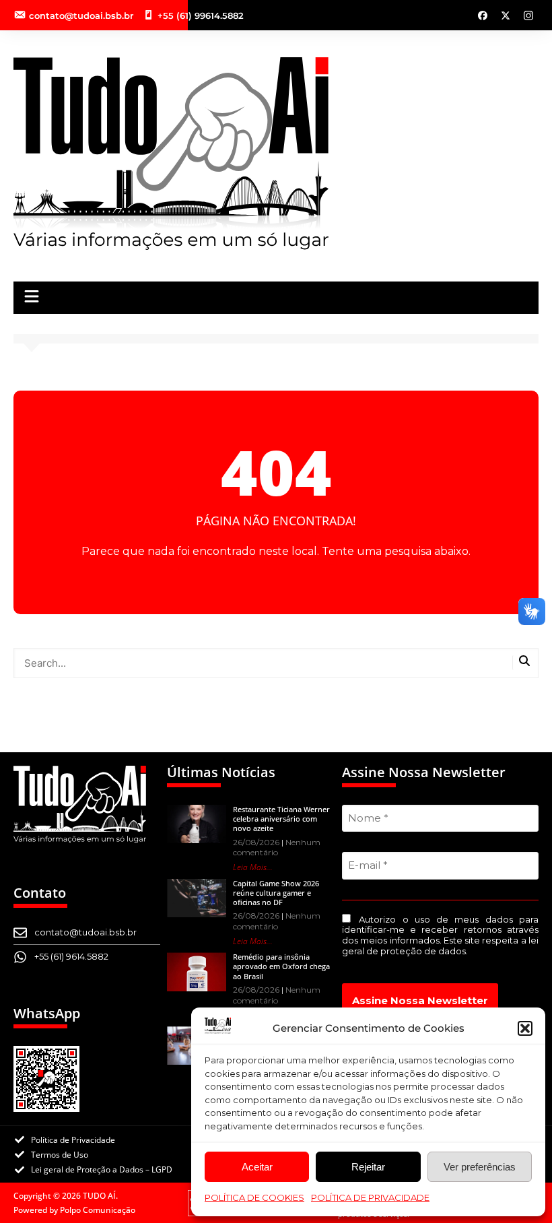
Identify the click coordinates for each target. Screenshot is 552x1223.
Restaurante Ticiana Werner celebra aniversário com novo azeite (281, 819)
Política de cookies (254, 1197)
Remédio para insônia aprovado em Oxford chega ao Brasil (281, 966)
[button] (525, 1028)
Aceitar (257, 1166)
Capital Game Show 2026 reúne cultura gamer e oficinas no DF (276, 893)
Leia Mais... (253, 867)
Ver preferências (480, 1166)
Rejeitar (368, 1166)
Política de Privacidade (370, 1197)
